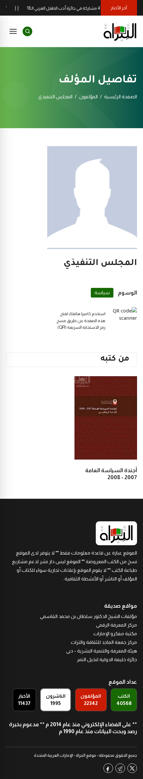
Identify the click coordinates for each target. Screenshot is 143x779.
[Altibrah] (120, 31)
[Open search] (27, 31)
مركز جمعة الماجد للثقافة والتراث (104, 642)
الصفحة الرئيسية (120, 96)
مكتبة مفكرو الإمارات (115, 633)
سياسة (102, 292)
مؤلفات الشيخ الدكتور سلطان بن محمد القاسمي (88, 616)
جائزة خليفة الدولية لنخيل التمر (107, 659)
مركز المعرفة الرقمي (116, 625)
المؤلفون (88, 96)
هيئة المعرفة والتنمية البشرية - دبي (101, 650)
